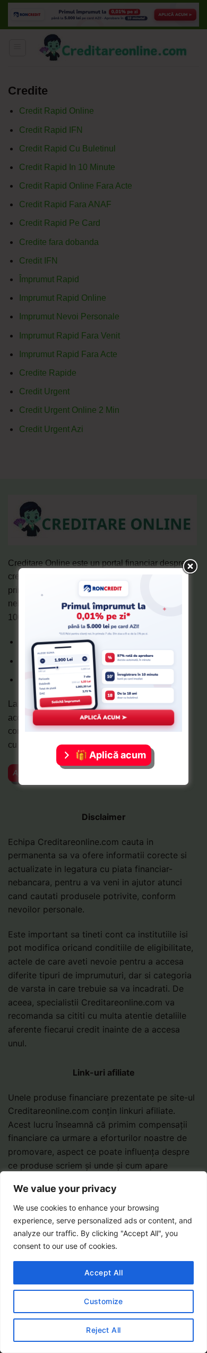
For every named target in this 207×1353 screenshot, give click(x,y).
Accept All (103, 1272)
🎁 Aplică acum (110, 754)
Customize (103, 1301)
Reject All (103, 1329)
